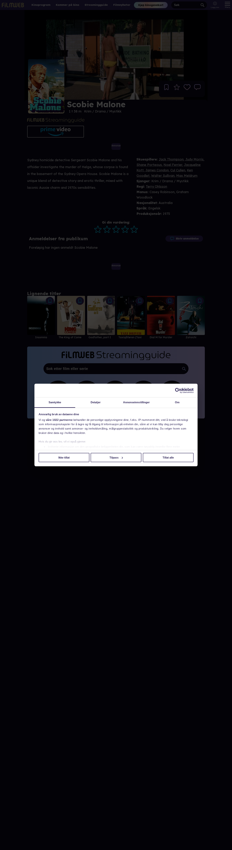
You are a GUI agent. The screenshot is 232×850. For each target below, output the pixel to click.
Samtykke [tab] (55, 402)
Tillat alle (168, 457)
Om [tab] (177, 402)
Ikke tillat (64, 457)
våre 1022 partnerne (59, 419)
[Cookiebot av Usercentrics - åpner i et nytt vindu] (178, 390)
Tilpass (114, 457)
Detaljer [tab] (96, 402)
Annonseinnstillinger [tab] (136, 402)
